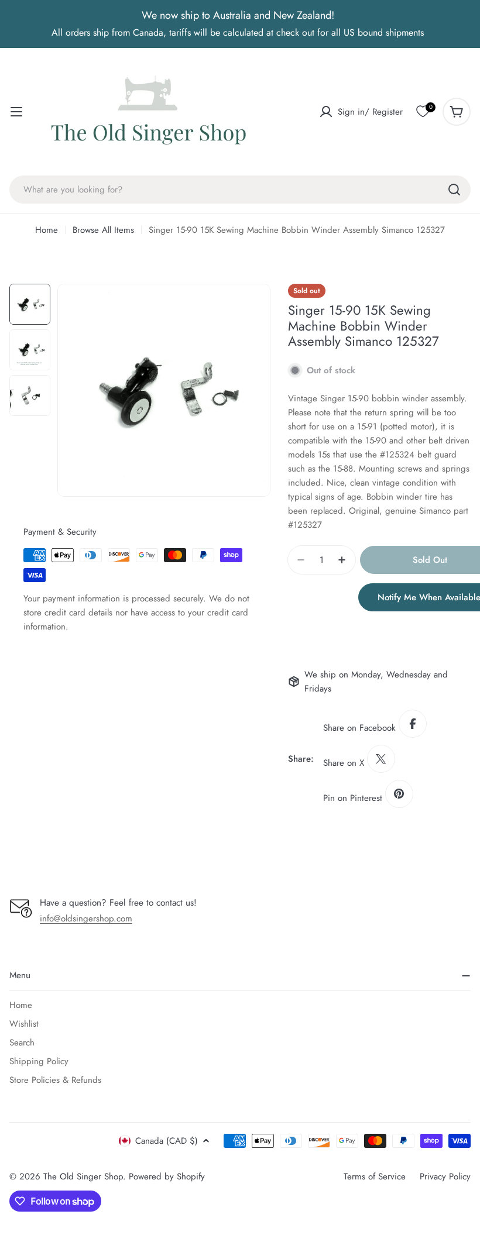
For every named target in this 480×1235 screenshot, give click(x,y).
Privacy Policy (445, 1176)
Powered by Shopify (167, 1176)
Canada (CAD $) (166, 1140)
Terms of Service (375, 1176)
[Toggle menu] (16, 112)
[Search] (454, 190)
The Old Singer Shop (83, 1176)
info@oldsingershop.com (86, 918)
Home (46, 229)
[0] (422, 112)
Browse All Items (103, 229)
